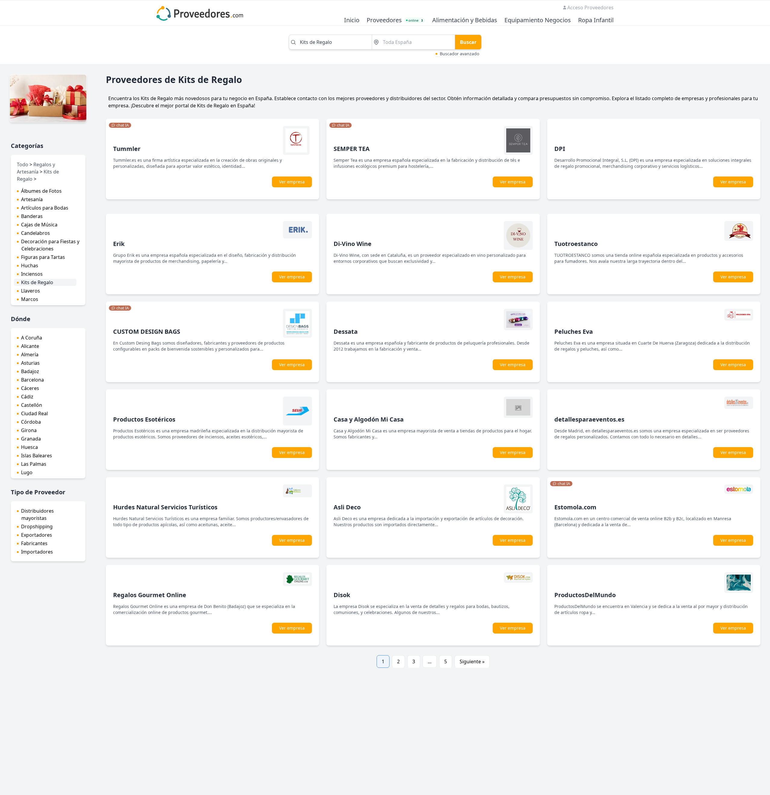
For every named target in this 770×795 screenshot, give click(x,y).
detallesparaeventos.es (589, 419)
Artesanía (32, 199)
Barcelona (32, 379)
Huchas (29, 265)
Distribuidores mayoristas (37, 514)
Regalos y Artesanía (36, 168)
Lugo (26, 472)
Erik (119, 244)
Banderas (32, 216)
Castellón (31, 405)
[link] (120, 125)
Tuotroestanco (576, 244)
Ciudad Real (34, 413)
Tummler (126, 149)
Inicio (351, 20)
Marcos (29, 299)
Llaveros (30, 290)
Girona (29, 430)
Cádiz (27, 396)
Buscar (468, 42)
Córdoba (31, 422)
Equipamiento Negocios (537, 20)
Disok (342, 595)
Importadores (37, 551)
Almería (29, 354)
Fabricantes (34, 543)
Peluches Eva (573, 331)
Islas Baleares (36, 455)
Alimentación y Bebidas (464, 20)
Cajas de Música (39, 224)
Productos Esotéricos (144, 419)
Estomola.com (575, 507)
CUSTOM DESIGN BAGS (146, 331)
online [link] (415, 20)
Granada (31, 438)
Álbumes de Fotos (41, 191)
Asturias (30, 363)
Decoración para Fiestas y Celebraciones (50, 245)
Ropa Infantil (596, 20)
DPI (559, 149)
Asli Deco (347, 507)
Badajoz (30, 371)
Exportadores (36, 535)
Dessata (346, 331)
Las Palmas (33, 464)
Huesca (29, 447)
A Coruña (31, 337)
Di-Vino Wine (352, 244)
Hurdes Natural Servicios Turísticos (165, 507)
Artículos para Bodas (44, 207)
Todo (22, 164)
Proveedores (384, 20)
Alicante (30, 346)
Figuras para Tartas (43, 257)
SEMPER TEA (352, 149)
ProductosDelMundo (585, 595)
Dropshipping (37, 526)
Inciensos (32, 274)
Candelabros (35, 233)
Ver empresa (292, 182)
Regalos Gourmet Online (149, 595)
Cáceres (30, 388)
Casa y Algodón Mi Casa (369, 419)
